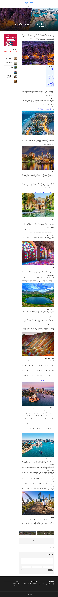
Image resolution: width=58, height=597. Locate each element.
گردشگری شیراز (29, 586)
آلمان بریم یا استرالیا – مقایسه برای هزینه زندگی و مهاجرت (44, 108)
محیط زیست (52, 77)
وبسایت (30, 565)
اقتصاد (52, 68)
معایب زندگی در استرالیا (50, 84)
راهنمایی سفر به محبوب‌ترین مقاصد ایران (47, 380)
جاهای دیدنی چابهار (24, 583)
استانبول (49, 532)
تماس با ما (28, 594)
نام (52, 565)
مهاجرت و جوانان (51, 82)
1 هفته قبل (12, 59)
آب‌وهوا (53, 74)
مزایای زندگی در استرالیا (50, 83)
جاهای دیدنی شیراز (29, 583)
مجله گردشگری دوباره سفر (16, 583)
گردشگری (33, 586)
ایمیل (41, 565)
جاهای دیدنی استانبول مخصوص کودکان (45, 533)
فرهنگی (52, 71)
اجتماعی (52, 69)
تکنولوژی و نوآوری (51, 79)
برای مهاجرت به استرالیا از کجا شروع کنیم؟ (47, 109)
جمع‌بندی (52, 85)
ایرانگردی (43, 21)
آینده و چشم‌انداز (51, 81)
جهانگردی (39, 21)
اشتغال (53, 70)
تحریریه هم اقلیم (42, 28)
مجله (29, 6)
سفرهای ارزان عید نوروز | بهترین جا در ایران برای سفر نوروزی (44, 192)
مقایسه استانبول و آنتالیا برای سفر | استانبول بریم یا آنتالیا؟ (29, 533)
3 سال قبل (40, 28)
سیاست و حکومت (51, 78)
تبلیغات (31, 594)
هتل (35, 586)
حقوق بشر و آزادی (51, 76)
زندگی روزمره (52, 72)
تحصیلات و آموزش (51, 75)
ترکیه (47, 532)
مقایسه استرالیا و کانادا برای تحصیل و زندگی (46, 191)
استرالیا (41, 21)
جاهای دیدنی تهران (34, 583)
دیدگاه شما (51, 557)
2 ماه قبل (12, 64)
